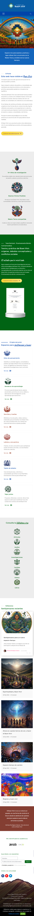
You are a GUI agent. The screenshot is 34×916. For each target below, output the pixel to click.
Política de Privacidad (17, 896)
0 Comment (14, 695)
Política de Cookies (20, 894)
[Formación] (8, 381)
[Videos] (17, 572)
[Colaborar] (8, 489)
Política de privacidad (20, 865)
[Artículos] (17, 531)
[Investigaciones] (17, 552)
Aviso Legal (11, 894)
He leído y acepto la (14, 865)
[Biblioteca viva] (7, 409)
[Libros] (17, 582)
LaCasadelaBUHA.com (18, 903)
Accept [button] (23, 913)
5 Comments (14, 802)
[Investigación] (7, 353)
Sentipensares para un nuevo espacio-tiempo (14, 639)
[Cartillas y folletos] (17, 562)
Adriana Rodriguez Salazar (13, 650)
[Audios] (17, 541)
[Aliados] (7, 463)
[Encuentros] (7, 437)
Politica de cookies (14, 913)
